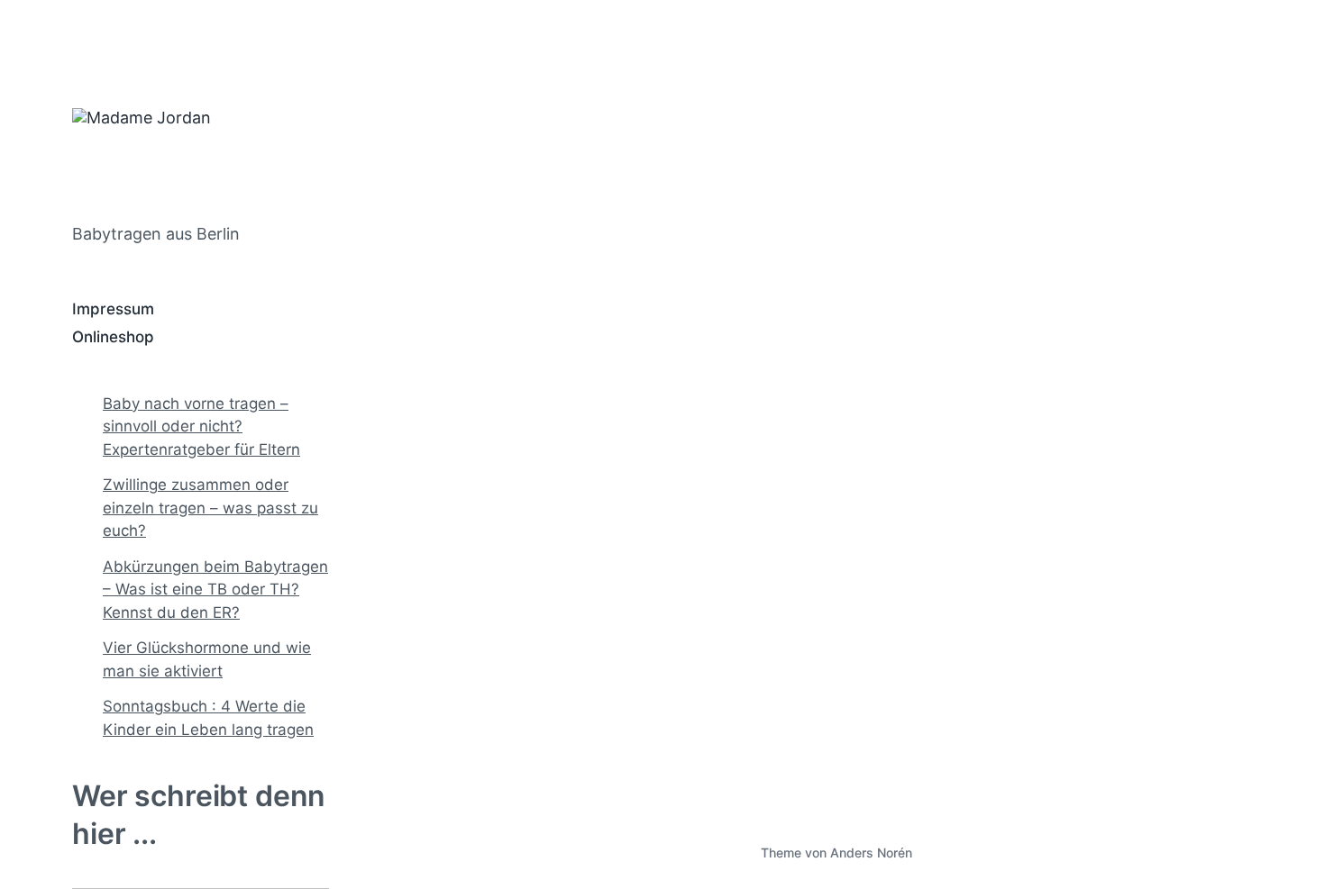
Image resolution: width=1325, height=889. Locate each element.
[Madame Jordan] (214, 156)
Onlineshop (113, 337)
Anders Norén (871, 852)
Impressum (113, 309)
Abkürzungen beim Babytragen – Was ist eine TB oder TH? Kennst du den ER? (215, 589)
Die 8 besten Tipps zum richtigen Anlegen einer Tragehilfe (521, 601)
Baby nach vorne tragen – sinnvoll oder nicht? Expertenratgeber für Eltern (201, 426)
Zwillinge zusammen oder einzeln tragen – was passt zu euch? (210, 508)
